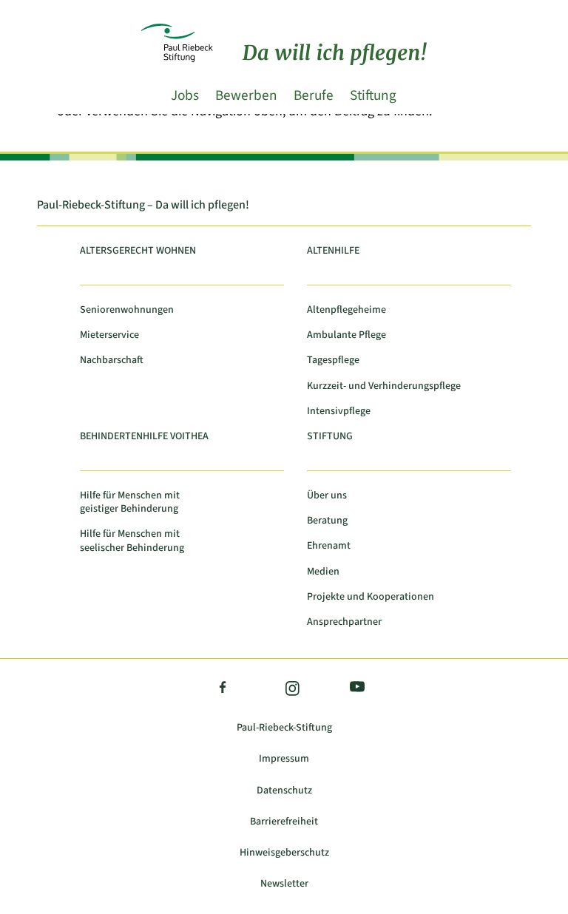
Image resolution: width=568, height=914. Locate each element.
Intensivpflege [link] (339, 411)
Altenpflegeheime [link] (346, 310)
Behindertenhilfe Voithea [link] (144, 437)
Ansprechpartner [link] (344, 622)
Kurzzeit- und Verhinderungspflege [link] (384, 386)
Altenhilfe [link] (333, 251)
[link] (284, 20)
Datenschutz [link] (284, 791)
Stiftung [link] (373, 95)
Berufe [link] (314, 95)
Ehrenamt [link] (329, 546)
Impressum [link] (284, 759)
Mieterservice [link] (109, 335)
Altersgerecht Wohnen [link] (138, 251)
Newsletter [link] (284, 884)
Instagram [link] (291, 690)
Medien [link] (323, 572)
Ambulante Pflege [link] (346, 335)
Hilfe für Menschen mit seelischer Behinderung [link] (132, 541)
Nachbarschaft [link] (111, 360)
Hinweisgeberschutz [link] (284, 853)
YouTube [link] (354, 689)
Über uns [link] (327, 496)
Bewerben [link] (246, 95)
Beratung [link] (327, 521)
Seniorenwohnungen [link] (127, 310)
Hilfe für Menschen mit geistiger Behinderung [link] (130, 502)
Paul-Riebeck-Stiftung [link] (284, 728)
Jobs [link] (185, 95)
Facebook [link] (223, 690)
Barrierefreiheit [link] (284, 822)
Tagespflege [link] (333, 360)
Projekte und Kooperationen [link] (370, 597)
